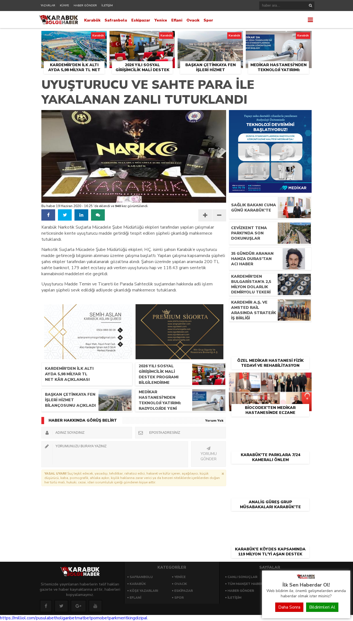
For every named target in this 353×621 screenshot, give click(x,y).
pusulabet (46, 618)
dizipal (141, 618)
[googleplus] (78, 606)
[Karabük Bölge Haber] (306, 579)
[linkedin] (81, 215)
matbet (83, 618)
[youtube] (95, 606)
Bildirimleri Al (322, 607)
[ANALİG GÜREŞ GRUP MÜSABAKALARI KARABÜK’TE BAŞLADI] (270, 473)
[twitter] (65, 215)
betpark (109, 618)
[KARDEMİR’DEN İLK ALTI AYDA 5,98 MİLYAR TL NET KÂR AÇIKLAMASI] (74, 37)
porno (96, 618)
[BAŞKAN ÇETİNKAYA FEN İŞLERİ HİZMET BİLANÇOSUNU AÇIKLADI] (210, 37)
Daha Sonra (289, 607)
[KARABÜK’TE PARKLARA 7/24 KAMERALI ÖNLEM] (270, 426)
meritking (126, 618)
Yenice (160, 20)
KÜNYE (64, 5)
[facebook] (48, 215)
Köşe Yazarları (144, 590)
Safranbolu (116, 20)
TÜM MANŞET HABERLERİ (248, 584)
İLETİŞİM (107, 5)
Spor (208, 20)
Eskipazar (140, 20)
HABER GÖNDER (85, 5)
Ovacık (192, 20)
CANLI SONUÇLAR (242, 577)
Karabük (92, 20)
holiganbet (66, 618)
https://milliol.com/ (18, 618)
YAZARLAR (48, 5)
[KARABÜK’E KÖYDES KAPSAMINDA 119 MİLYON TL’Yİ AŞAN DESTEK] (270, 520)
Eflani (176, 20)
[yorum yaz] (98, 215)
